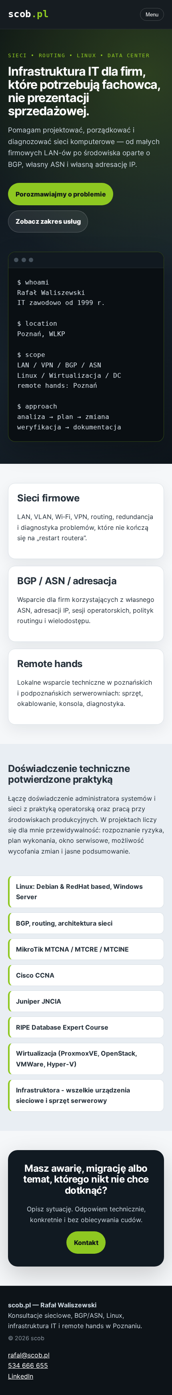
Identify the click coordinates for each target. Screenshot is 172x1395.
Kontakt (86, 1243)
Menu (152, 15)
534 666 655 (28, 1365)
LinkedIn (20, 1376)
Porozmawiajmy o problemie (61, 194)
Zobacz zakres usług (48, 221)
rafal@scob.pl (29, 1355)
